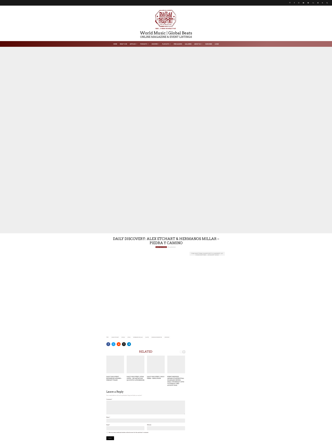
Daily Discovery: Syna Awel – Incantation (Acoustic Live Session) (135, 378)
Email (108, 424)
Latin (147, 337)
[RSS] (322, 2)
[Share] (108, 344)
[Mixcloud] (313, 2)
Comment (109, 399)
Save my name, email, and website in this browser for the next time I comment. (129, 432)
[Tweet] (113, 344)
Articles (133, 44)
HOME (115, 44)
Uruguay (167, 337)
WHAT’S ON (123, 44)
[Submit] (119, 344)
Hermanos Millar (138, 337)
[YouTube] (303, 2)
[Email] (124, 344)
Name (108, 417)
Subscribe (208, 44)
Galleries (188, 44)
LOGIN (217, 44)
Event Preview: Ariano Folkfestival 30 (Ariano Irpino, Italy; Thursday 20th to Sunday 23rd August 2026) (175, 381)
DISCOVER (155, 44)
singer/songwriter (157, 337)
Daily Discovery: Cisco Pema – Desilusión (155, 377)
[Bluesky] (308, 2)
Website (149, 424)
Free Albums (178, 44)
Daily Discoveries (161, 247)
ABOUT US (197, 44)
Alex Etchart (115, 337)
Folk (129, 337)
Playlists (165, 44)
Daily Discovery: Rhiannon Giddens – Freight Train (114, 378)
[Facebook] (294, 2)
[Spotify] (318, 2)
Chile (123, 337)
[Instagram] (298, 2)
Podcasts (143, 44)
